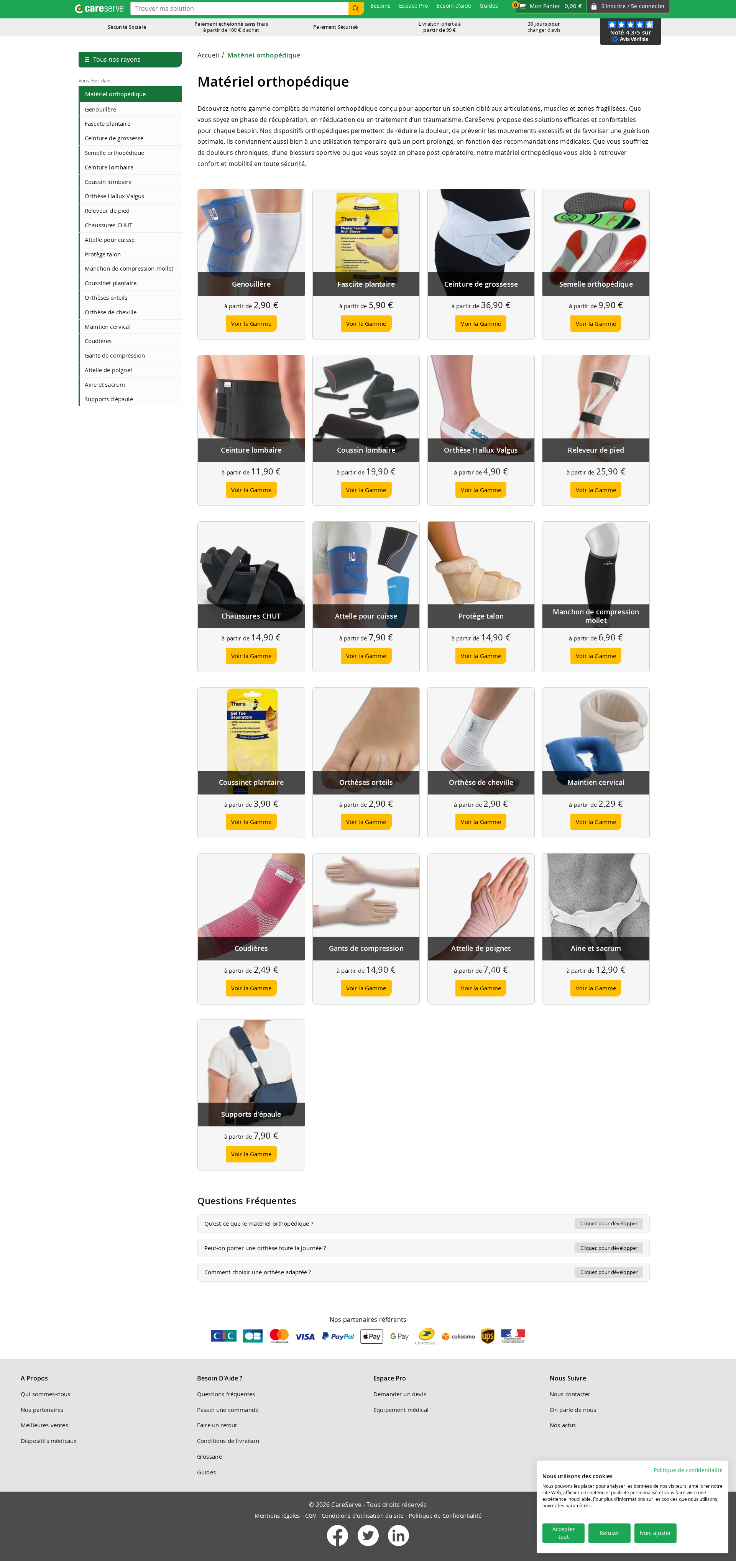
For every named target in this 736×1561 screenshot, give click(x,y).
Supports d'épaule (109, 399)
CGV (310, 1515)
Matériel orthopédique (115, 94)
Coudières (98, 341)
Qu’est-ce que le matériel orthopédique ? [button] (421, 1223)
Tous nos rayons (112, 59)
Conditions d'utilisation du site (362, 1515)
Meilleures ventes (44, 1425)
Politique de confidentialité (688, 1470)
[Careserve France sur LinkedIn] (398, 1547)
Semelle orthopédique (114, 152)
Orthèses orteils (106, 297)
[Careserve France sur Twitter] (369, 1547)
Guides (206, 1472)
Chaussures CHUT (108, 225)
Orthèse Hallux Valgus (114, 196)
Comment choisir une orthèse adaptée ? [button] (421, 1272)
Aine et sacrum (105, 384)
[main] (423, 670)
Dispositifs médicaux (49, 1440)
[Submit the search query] (356, 8)
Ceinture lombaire (109, 167)
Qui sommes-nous (45, 1394)
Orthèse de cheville (110, 312)
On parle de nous (573, 1409)
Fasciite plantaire (107, 123)
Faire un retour (217, 1425)
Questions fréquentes (226, 1394)
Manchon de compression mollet (129, 268)
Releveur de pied (107, 210)
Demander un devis (399, 1394)
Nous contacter (570, 1394)
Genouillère (100, 109)
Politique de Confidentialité (445, 1515)
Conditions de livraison (228, 1440)
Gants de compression (115, 355)
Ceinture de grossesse (114, 138)
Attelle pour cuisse (110, 239)
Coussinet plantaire (110, 283)
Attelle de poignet (108, 370)
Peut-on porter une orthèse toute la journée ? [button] (421, 1248)
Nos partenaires (42, 1409)
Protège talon (103, 254)
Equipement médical (401, 1409)
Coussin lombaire (108, 181)
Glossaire (209, 1456)
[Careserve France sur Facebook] (338, 1547)
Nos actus (563, 1425)
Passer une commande (227, 1409)
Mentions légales (277, 1515)
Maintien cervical (108, 326)
